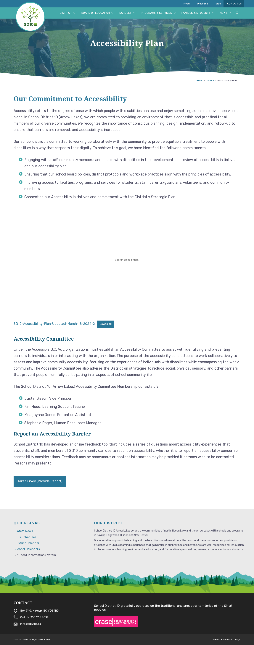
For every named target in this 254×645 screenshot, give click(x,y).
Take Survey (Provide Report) (39, 481)
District (66, 12)
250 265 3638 (39, 617)
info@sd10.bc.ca (30, 623)
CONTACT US (234, 3)
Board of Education (95, 12)
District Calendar (27, 543)
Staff (218, 3)
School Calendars (27, 549)
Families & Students (195, 12)
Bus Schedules (25, 537)
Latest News (24, 531)
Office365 (202, 3)
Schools (125, 12)
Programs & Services (156, 12)
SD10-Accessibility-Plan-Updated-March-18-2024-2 (54, 324)
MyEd (187, 3)
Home (200, 80)
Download (105, 324)
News (223, 12)
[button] (237, 13)
